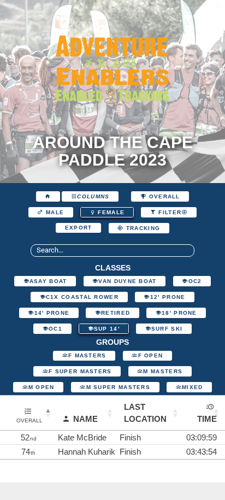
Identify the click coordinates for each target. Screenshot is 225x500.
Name (85, 418)
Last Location (145, 412)
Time (207, 418)
